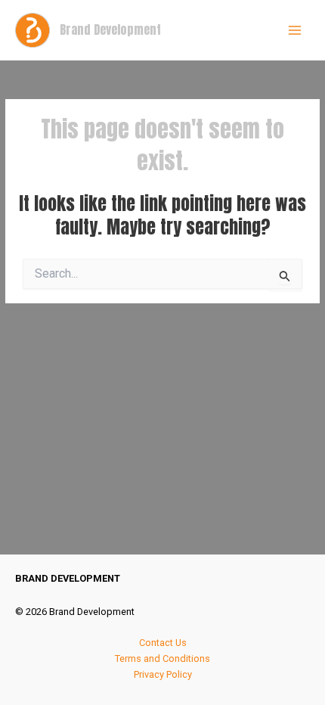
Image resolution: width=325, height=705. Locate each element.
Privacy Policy (163, 674)
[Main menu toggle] (295, 30)
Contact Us (163, 642)
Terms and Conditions (162, 658)
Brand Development (110, 29)
